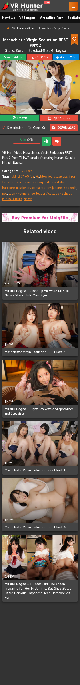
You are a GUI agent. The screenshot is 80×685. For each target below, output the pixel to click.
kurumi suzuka (12, 199)
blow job (46, 176)
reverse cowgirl (35, 182)
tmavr (28, 199)
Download (67, 128)
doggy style (55, 182)
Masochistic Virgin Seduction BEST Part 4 (35, 527)
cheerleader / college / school (50, 193)
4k (37, 176)
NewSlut (8, 18)
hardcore (8, 188)
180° (20, 176)
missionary (23, 188)
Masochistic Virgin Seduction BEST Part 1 (35, 470)
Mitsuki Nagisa (53, 50)
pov (4, 193)
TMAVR (22, 118)
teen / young (17, 193)
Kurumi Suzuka (28, 50)
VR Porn (27, 171)
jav (49, 188)
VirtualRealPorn (51, 18)
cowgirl (17, 182)
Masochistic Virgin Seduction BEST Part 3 (35, 352)
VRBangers (27, 18)
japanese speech (64, 188)
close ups (61, 176)
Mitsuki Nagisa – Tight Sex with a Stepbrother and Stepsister (38, 411)
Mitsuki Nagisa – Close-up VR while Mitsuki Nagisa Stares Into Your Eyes (36, 292)
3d (14, 176)
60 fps (29, 176)
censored (38, 188)
